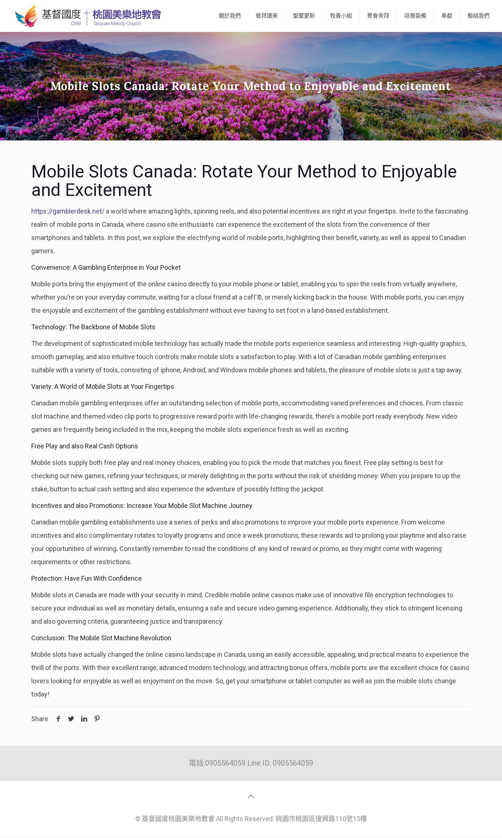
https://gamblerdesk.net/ (67, 211)
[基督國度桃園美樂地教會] (86, 16)
